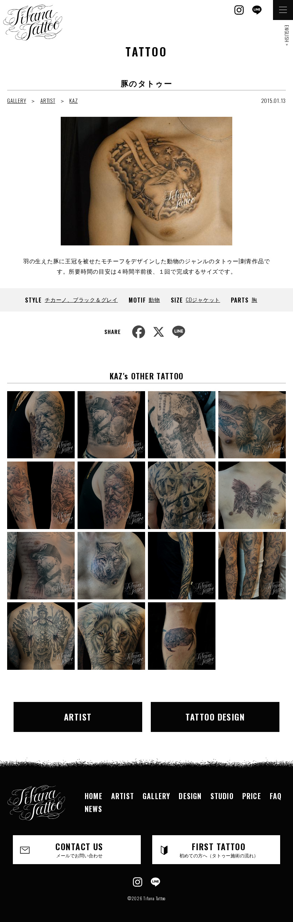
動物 (154, 299)
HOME (94, 796)
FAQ (276, 796)
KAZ (73, 100)
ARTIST (47, 100)
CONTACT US (79, 849)
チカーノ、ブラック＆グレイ (81, 299)
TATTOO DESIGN (215, 716)
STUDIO (222, 796)
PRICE (251, 796)
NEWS (93, 808)
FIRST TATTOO (218, 849)
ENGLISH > (287, 35)
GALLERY (16, 100)
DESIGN (190, 796)
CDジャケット (203, 299)
